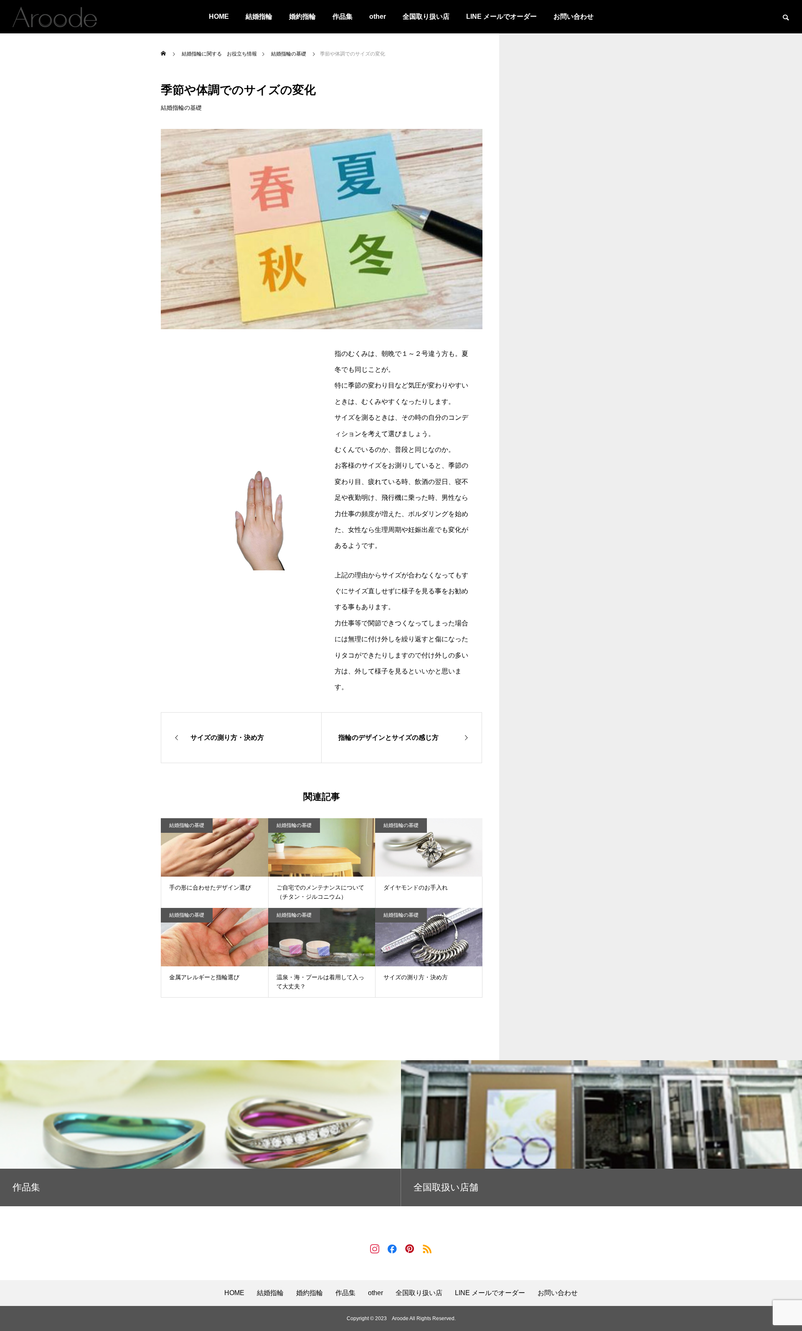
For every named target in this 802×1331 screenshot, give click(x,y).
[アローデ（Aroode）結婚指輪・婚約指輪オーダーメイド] (54, 16)
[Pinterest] (409, 1248)
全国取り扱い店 (426, 16)
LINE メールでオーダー (501, 16)
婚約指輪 (302, 16)
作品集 (342, 16)
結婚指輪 (259, 16)
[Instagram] (374, 1248)
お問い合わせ (573, 16)
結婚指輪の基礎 (181, 107)
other (377, 16)
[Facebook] (392, 1248)
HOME (219, 16)
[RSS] (427, 1248)
